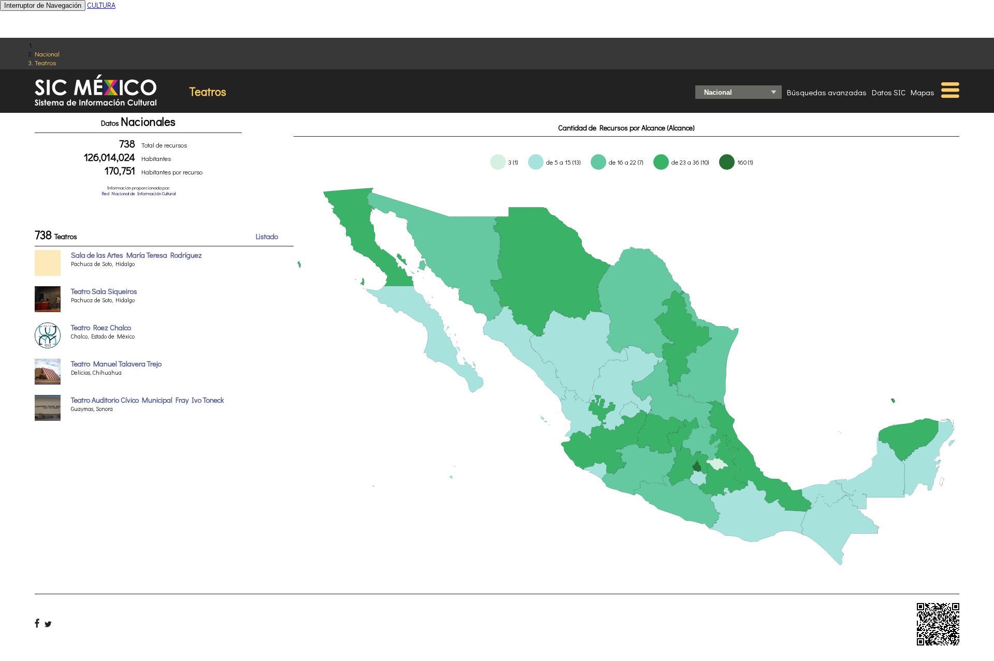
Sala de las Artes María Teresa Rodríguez (136, 255)
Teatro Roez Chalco (101, 327)
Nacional (47, 53)
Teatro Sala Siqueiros (104, 291)
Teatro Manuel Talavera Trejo (116, 364)
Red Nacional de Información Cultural (138, 193)
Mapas (922, 92)
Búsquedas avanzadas (827, 92)
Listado (267, 236)
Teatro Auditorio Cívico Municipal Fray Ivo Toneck (147, 400)
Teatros (45, 62)
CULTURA (101, 5)
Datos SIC (888, 92)
